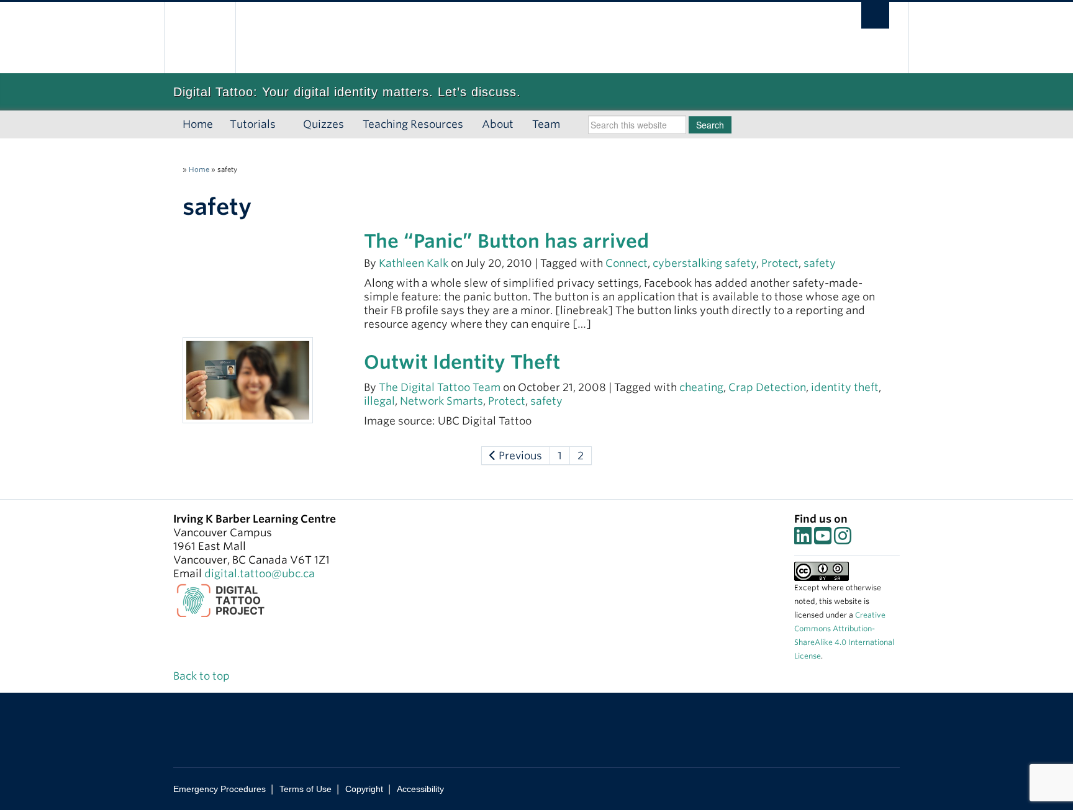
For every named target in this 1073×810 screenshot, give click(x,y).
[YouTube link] (822, 539)
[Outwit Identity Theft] (248, 379)
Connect (626, 263)
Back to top (202, 676)
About (498, 124)
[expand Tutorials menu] (286, 125)
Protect (780, 263)
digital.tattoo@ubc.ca (259, 573)
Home (198, 124)
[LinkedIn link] (803, 539)
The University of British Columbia (199, 37)
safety (820, 263)
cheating (701, 387)
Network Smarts (441, 401)
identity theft (845, 387)
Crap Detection (767, 387)
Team (546, 124)
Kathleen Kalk (413, 263)
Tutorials (253, 124)
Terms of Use (305, 789)
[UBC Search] (875, 15)
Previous (519, 455)
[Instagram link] (842, 539)
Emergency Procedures (219, 789)
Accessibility (420, 789)
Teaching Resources (413, 124)
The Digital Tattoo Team (441, 387)
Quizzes (323, 124)
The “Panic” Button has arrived (506, 241)
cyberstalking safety (704, 263)
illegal (379, 401)
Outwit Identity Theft (462, 362)
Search (710, 125)
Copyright (364, 789)
